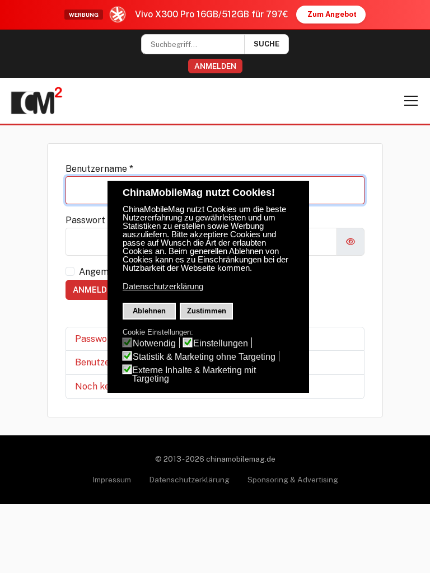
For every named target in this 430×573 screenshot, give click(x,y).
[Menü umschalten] (411, 101)
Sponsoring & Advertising (292, 479)
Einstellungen (220, 343)
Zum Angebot (332, 14)
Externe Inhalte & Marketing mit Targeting (194, 374)
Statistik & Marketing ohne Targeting (204, 357)
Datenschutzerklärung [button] (163, 286)
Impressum (111, 479)
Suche (266, 44)
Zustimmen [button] (206, 311)
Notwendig (154, 343)
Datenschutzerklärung (189, 479)
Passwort (88, 220)
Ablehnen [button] (149, 311)
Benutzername (99, 168)
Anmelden (215, 66)
